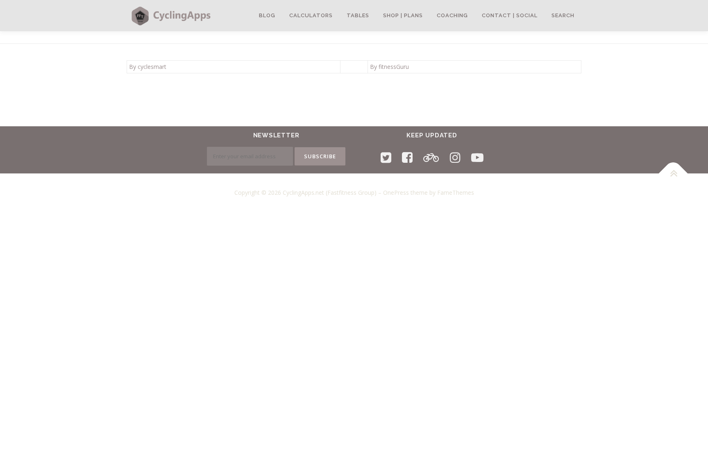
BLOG (267, 15)
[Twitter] (386, 157)
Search (562, 15)
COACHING (452, 15)
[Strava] (431, 157)
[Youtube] (477, 157)
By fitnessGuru (389, 67)
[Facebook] (407, 157)
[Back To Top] (673, 173)
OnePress (396, 192)
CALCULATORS (311, 15)
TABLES (358, 15)
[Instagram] (455, 157)
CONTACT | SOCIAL (510, 15)
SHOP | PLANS (403, 15)
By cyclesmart (147, 67)
